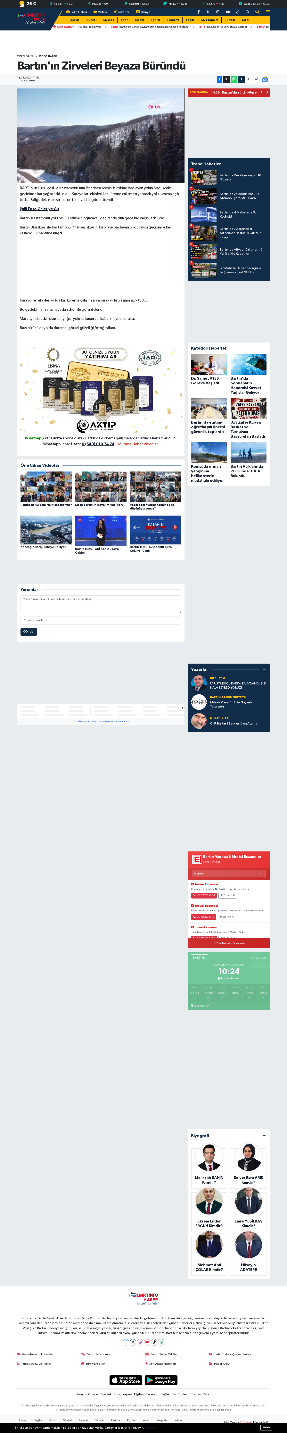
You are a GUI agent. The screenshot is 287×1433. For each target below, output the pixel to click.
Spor (124, 20)
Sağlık (190, 20)
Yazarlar (123, 12)
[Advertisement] (101, 266)
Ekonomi (173, 20)
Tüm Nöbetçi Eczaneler (230, 943)
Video (102, 12)
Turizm (230, 20)
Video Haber (48, 56)
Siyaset (108, 20)
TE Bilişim (246, 1422)
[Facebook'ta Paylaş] (219, 79)
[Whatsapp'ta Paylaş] (234, 79)
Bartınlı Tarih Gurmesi (228, 697)
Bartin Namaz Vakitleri (164, 1354)
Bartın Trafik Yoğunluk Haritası (232, 1354)
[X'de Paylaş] (226, 79)
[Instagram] (140, 1342)
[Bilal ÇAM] (199, 683)
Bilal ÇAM (217, 678)
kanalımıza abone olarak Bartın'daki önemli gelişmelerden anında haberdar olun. (111, 438)
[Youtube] (147, 1342)
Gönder (29, 631)
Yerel (245, 20)
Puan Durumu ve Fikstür (36, 1363)
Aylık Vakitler (201, 1006)
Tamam (266, 1427)
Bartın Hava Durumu (98, 1354)
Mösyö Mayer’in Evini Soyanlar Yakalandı (232, 704)
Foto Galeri (78, 12)
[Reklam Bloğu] (101, 389)
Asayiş (74, 20)
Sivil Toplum (209, 20)
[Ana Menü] (266, 12)
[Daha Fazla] (241, 79)
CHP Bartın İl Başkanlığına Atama (233, 723)
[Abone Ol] (265, 79)
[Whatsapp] (161, 1342)
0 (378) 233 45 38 (206, 895)
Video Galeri (25, 56)
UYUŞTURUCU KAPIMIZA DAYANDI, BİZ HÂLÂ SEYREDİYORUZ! (238, 685)
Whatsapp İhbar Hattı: (78, 444)
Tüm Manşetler (95, 1363)
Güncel (91, 20)
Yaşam (139, 20)
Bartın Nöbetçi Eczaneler (38, 1354)
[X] (133, 1342)
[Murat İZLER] (199, 721)
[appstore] (126, 1380)
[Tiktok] (154, 1342)
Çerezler (151, 1427)
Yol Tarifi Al (229, 895)
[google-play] (161, 1380)
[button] (262, 92)
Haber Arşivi (222, 1363)
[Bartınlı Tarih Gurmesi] (199, 702)
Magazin (162, 1420)
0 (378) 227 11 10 (205, 917)
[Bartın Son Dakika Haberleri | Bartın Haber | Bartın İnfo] (31, 19)
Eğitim (155, 20)
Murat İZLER (219, 718)
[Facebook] (126, 1342)
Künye (145, 12)
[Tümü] (264, 669)
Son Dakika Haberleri (162, 1363)
